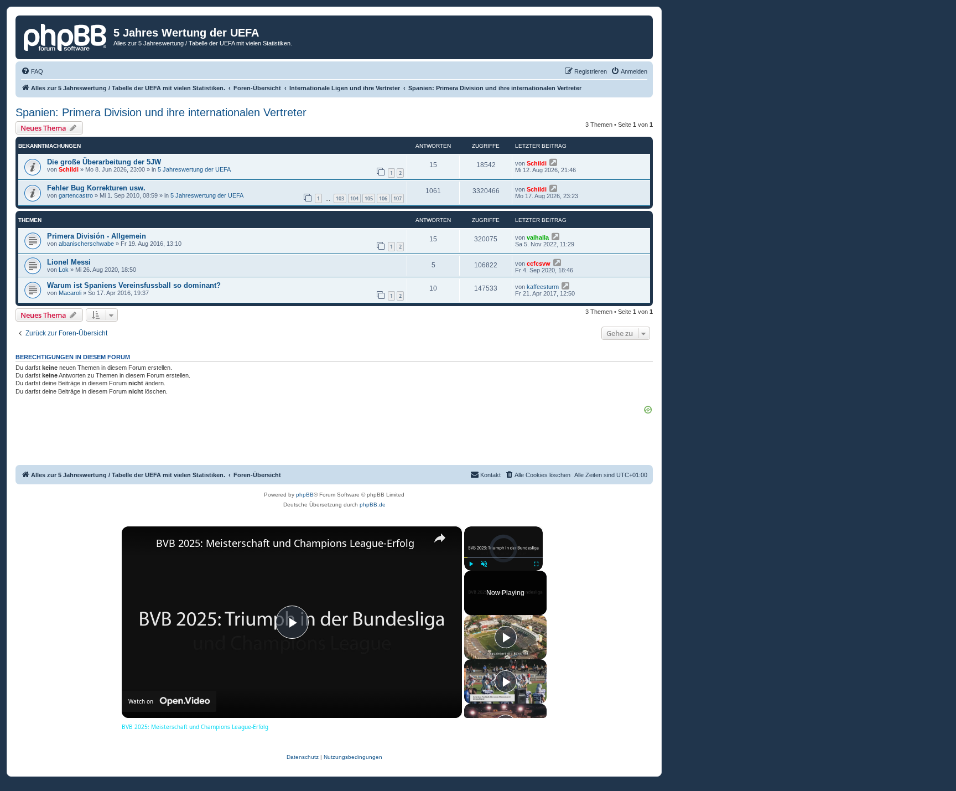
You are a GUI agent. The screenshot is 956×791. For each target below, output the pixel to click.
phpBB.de (373, 505)
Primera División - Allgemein (96, 236)
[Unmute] (484, 564)
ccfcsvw (538, 263)
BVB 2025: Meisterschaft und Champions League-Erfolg (285, 543)
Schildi (69, 169)
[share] (440, 538)
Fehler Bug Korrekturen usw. (96, 188)
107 (397, 198)
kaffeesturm (543, 286)
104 (354, 198)
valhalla (538, 237)
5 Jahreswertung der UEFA (194, 169)
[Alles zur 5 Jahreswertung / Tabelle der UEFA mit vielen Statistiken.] (65, 36)
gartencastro (76, 195)
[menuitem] (32, 71)
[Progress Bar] (503, 557)
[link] (139, 544)
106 (383, 198)
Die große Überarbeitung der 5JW (104, 162)
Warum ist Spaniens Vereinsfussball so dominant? (134, 285)
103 (340, 198)
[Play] (470, 564)
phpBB (305, 495)
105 (369, 198)
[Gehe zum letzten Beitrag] (554, 162)
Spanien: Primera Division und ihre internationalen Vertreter (160, 112)
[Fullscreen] (536, 564)
